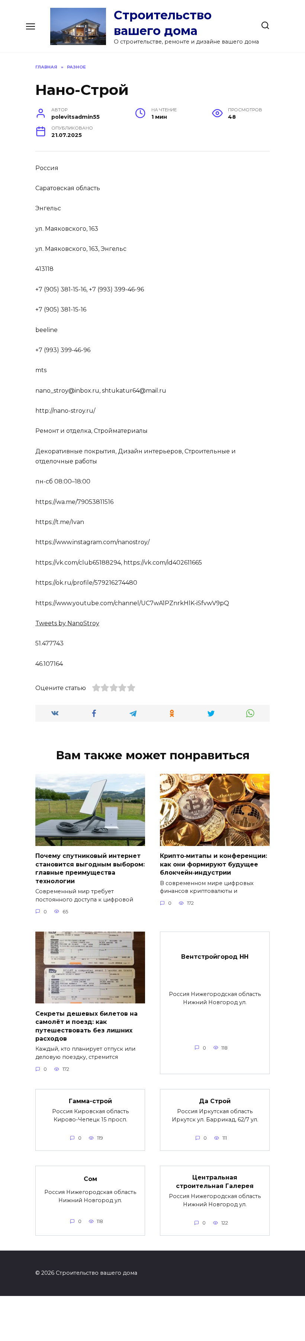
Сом (90, 1178)
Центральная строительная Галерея (215, 1181)
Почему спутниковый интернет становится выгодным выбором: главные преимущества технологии (90, 868)
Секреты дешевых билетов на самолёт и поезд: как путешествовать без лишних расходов (86, 1026)
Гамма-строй (90, 1100)
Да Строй (215, 1100)
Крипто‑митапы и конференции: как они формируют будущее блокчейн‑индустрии (213, 864)
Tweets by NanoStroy (67, 623)
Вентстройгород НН (214, 956)
